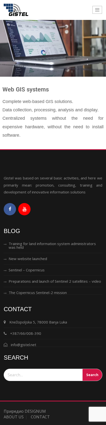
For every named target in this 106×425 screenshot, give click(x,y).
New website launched (28, 258)
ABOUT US (14, 417)
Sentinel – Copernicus (27, 269)
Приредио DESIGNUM (25, 411)
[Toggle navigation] (97, 10)
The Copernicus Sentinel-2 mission (38, 292)
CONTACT (40, 417)
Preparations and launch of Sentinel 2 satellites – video (55, 281)
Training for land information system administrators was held (52, 245)
